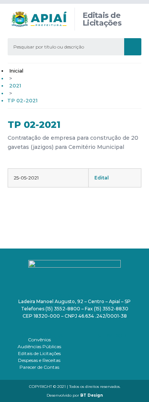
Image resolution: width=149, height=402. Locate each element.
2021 (15, 85)
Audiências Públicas (39, 346)
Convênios (39, 339)
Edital (101, 178)
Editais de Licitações (39, 353)
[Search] (132, 46)
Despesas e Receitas (39, 360)
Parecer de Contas (39, 367)
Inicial (16, 71)
